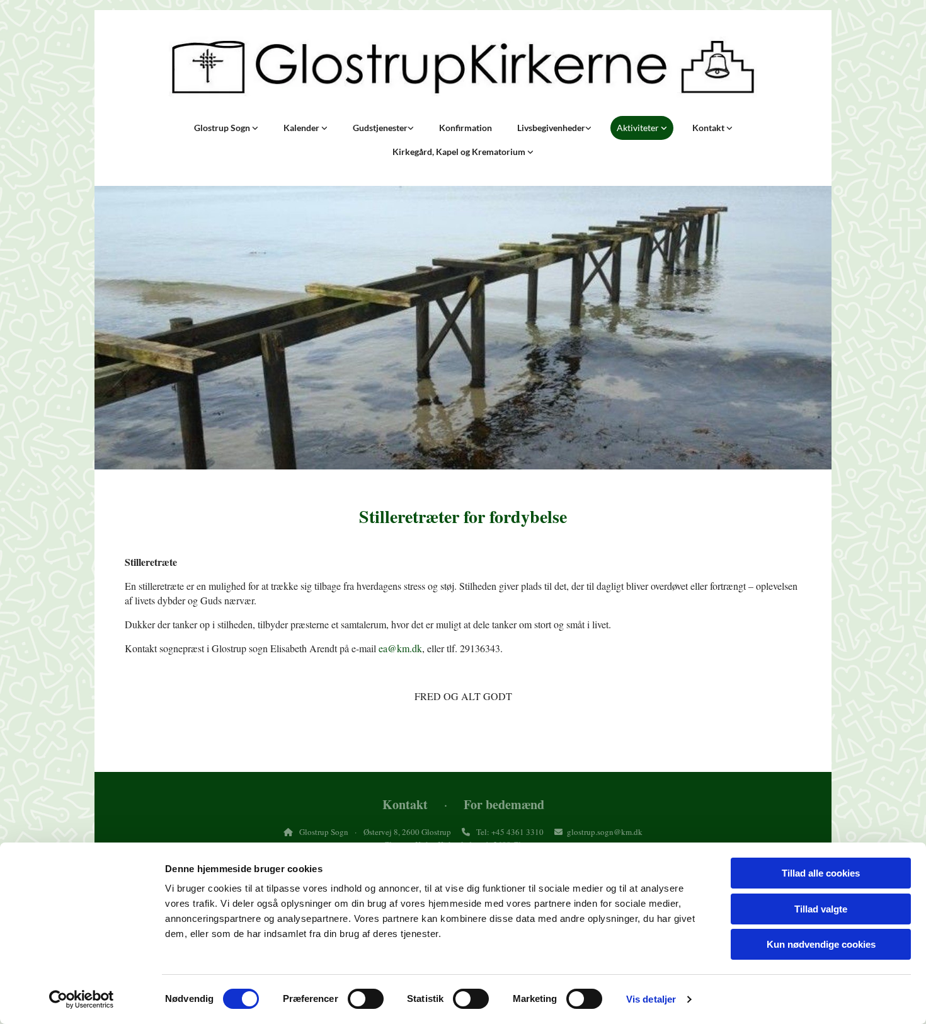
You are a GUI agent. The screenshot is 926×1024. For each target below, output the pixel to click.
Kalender (302, 127)
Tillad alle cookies (821, 873)
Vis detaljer (651, 999)
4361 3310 (525, 831)
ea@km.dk (400, 648)
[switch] (366, 999)
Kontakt (709, 127)
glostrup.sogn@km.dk (605, 831)
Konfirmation (465, 127)
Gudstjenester (380, 127)
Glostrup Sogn (223, 127)
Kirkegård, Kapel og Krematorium (459, 151)
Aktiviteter (639, 127)
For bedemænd (504, 804)
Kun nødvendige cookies (821, 944)
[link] (226, 128)
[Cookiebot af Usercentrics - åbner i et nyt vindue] (81, 999)
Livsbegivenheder (551, 127)
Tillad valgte (820, 909)
